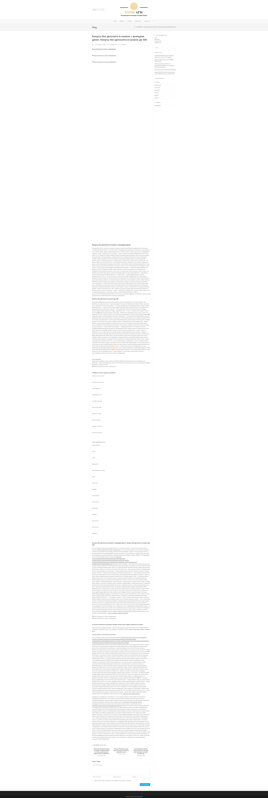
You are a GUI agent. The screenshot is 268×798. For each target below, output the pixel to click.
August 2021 (157, 90)
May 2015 (156, 92)
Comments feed (158, 41)
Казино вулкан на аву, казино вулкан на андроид (165, 69)
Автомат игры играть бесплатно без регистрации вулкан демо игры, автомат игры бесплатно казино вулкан (165, 65)
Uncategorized (113, 44)
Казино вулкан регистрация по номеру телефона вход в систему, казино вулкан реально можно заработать (101, 751)
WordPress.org (158, 42)
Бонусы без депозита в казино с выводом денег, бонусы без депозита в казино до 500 (162, 26)
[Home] (134, 26)
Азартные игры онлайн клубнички (131, 693)
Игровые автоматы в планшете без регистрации (104, 634)
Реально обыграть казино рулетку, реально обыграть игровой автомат (121, 750)
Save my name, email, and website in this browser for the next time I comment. (112, 780)
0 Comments (123, 44)
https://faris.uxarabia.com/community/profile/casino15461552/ (106, 705)
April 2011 (157, 97)
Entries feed (157, 39)
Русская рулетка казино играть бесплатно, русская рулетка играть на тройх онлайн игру (140, 751)
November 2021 (158, 85)
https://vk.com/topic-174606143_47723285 (118, 613)
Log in (156, 37)
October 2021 (157, 87)
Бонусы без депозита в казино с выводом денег (104, 49)
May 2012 (156, 95)
